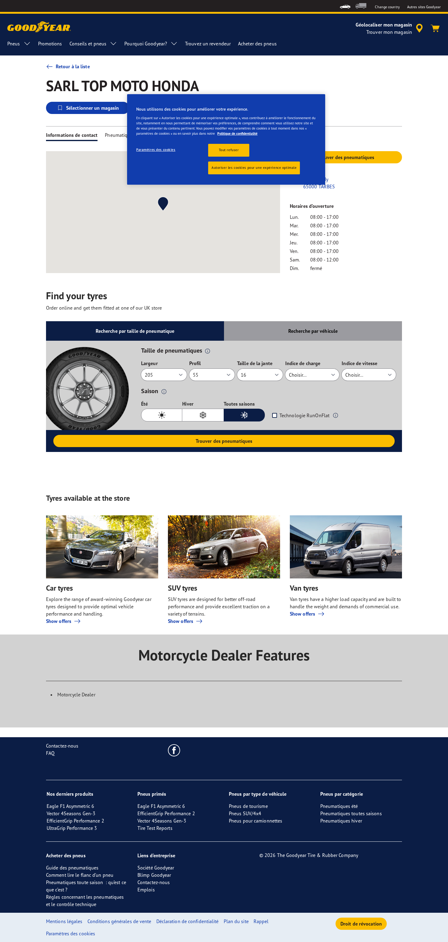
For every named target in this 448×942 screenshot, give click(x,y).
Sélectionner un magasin (92, 108)
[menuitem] (345, 6)
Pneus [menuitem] (13, 44)
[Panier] (435, 28)
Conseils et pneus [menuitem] (88, 44)
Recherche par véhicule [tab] (313, 331)
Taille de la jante (254, 363)
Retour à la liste (73, 66)
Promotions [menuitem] (50, 44)
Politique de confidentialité (237, 133)
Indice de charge (303, 363)
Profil (195, 363)
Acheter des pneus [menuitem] (257, 44)
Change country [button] (387, 7)
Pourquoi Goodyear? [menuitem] (145, 44)
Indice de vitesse (359, 363)
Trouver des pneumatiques (224, 441)
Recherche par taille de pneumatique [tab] (135, 331)
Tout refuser (229, 150)
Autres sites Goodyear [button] (424, 7)
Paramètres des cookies (156, 150)
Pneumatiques (120, 135)
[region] (226, 139)
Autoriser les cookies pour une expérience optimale (254, 167)
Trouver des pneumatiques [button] (346, 157)
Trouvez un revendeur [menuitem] (208, 44)
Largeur (149, 363)
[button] (207, 351)
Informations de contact (72, 135)
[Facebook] (174, 750)
